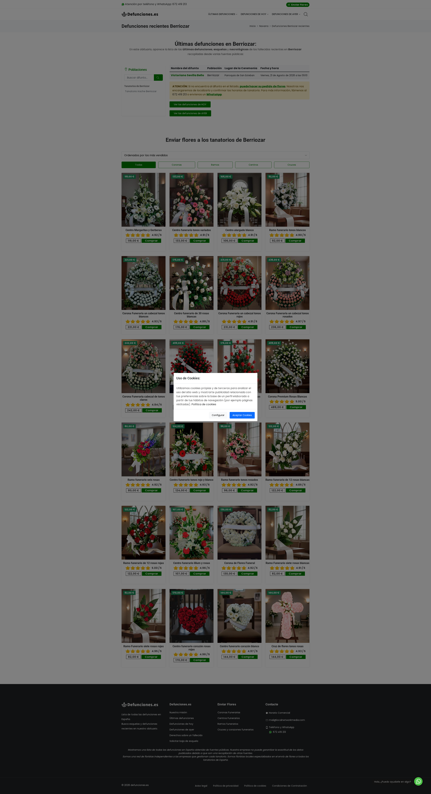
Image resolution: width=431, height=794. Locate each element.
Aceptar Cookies (242, 415)
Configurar (218, 415)
